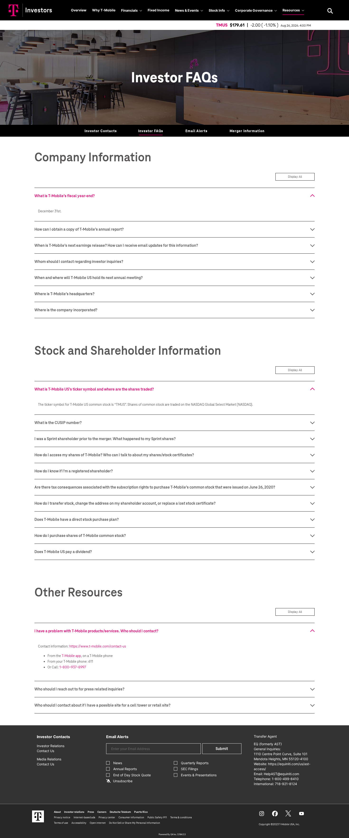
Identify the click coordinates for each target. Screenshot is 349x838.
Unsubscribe (122, 781)
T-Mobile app (71, 656)
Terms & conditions (181, 817)
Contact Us (45, 751)
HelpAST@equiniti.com (281, 774)
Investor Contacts (101, 131)
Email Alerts (196, 131)
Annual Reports (125, 769)
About (57, 812)
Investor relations (74, 812)
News (117, 763)
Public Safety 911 (157, 817)
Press (91, 812)
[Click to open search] (330, 11)
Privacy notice (62, 817)
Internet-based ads (84, 817)
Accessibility (78, 822)
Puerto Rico (141, 812)
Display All (295, 177)
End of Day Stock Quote (132, 775)
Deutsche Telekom (120, 812)
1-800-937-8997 (72, 667)
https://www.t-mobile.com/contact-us (97, 646)
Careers (101, 812)
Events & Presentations (199, 775)
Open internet (98, 822)
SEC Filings (189, 769)
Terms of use (61, 822)
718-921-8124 (286, 784)
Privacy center (107, 817)
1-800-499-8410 (285, 779)
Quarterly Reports (194, 763)
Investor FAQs (150, 131)
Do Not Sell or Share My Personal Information (134, 822)
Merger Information (247, 131)
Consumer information (131, 817)
